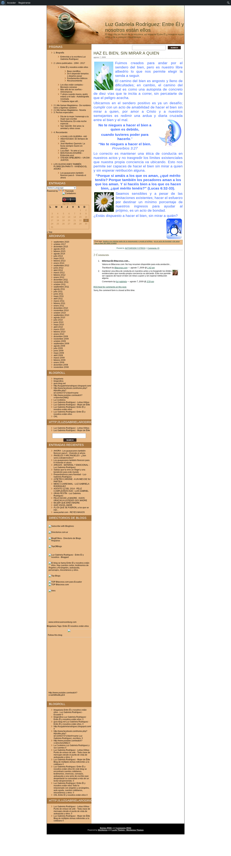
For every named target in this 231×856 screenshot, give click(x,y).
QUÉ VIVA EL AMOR (63, 505)
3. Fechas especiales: (64, 112)
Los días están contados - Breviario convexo (72, 86)
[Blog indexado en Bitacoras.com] (65, 582)
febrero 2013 (59, 261)
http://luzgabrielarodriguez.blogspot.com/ (72, 386)
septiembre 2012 (61, 265)
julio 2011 (58, 291)
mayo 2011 (59, 296)
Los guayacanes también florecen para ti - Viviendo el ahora (73, 175)
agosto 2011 (59, 289)
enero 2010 (59, 334)
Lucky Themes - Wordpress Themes (128, 830)
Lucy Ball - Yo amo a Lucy (72, 150)
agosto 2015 (59, 249)
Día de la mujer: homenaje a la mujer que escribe (74, 117)
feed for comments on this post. (110, 287)
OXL (56, 416)
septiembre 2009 (61, 343)
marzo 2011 (59, 301)
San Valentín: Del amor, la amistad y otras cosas (72, 127)
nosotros (74, 626)
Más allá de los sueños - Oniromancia (71, 90)
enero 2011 (59, 306)
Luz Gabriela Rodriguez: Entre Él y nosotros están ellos (69, 408)
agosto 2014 (59, 254)
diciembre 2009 (61, 336)
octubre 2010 (60, 313)
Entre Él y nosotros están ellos (74, 67)
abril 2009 (58, 355)
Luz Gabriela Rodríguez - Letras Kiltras (71, 402)
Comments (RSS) (123, 828)
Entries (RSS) (106, 828)
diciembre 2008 (61, 365)
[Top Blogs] (54, 576)
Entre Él (66, 626)
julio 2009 (58, 348)
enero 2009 (59, 362)
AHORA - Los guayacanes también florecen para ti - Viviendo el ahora (70, 452)
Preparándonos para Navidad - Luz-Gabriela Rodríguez (70, 475)
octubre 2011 (60, 284)
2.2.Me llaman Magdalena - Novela (70, 110)
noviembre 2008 (61, 367)
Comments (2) (153, 248)
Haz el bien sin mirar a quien (106, 243)
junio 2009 (58, 350)
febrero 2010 (59, 332)
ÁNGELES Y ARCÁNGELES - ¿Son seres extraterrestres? (70, 456)
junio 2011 (58, 294)
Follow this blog (55, 635)
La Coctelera (59, 400)
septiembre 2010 (61, 315)
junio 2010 (58, 322)
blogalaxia (58, 378)
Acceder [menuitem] (11, 2)
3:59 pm (150, 281)
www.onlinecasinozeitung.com (62, 622)
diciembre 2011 (61, 280)
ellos (86, 626)
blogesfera (58, 381)
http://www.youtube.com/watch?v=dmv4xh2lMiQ (68, 396)
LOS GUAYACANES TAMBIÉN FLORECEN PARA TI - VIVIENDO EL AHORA (70, 166)
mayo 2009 (59, 353)
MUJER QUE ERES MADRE (67, 503)
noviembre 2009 (61, 339)
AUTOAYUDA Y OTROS (135, 248)
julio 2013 (58, 256)
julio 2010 (58, 320)
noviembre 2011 (61, 282)
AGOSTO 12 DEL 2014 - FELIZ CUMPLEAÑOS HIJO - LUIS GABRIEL (71, 489)
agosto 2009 (59, 346)
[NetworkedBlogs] (69, 631)
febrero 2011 (59, 303)
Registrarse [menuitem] (24, 2)
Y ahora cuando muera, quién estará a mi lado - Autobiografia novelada (74, 96)
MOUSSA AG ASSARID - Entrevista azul (71, 154)
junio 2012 (58, 268)
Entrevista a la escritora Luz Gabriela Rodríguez (73, 58)
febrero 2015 (59, 251)
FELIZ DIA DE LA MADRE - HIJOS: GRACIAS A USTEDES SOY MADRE (70, 499)
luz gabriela (121, 281)
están (81, 626)
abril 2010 (58, 327)
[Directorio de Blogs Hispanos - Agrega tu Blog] (69, 540)
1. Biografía (59, 53)
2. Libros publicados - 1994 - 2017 (69, 63)
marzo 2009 (59, 358)
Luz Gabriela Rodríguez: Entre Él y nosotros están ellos (144, 27)
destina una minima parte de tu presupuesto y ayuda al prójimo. (128, 241)
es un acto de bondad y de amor (166, 241)
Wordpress (103, 830)
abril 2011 (58, 298)
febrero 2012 (59, 275)
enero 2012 (59, 277)
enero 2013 (59, 263)
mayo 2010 (59, 324)
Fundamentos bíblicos (77, 78)
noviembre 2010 (61, 310)
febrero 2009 (59, 360)
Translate (69, 191)
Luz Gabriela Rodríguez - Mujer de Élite (72, 405)
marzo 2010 (59, 329)
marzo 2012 (59, 272)
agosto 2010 (59, 317)
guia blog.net (60, 383)
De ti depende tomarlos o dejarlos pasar (78, 74)
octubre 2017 (60, 244)
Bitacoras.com (121, 268)
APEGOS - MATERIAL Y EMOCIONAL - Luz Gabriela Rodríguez (71, 466)
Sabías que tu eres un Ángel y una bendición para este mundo (69, 471)
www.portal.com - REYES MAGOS (69, 512)
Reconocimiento (74, 81)
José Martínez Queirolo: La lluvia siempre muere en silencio (72, 145)
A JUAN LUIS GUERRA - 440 (73, 136)
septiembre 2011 (61, 287)
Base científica (73, 71)
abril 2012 (58, 270)
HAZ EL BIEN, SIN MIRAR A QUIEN (126, 53)
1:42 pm (151, 268)
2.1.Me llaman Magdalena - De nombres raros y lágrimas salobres (72, 106)
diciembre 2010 (61, 308)
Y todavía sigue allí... (69, 101)
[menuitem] (3, 2)
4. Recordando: (61, 132)
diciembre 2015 (61, 246)
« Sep (49, 232)
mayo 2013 (59, 258)
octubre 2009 (60, 341)
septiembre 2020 (61, 242)
